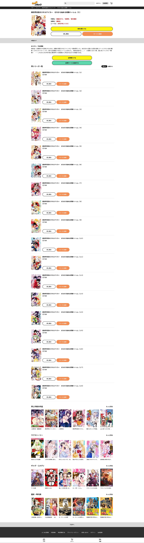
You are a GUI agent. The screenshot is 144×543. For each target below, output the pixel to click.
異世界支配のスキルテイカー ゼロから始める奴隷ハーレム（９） (62, 220)
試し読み (66, 34)
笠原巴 (67, 19)
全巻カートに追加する (72, 63)
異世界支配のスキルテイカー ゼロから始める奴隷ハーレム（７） (62, 183)
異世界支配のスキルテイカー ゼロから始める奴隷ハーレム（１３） (63, 294)
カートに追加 (98, 34)
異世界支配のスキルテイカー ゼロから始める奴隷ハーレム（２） (62, 91)
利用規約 (53, 532)
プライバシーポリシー (73, 532)
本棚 (100, 541)
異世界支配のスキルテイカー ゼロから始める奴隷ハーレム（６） (62, 164)
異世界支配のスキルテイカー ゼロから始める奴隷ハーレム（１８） (63, 386)
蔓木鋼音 (73, 19)
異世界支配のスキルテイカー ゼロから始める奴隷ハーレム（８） (62, 201)
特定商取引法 (61, 532)
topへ (72, 525)
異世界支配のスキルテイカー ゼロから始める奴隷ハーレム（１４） (63, 312)
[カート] (111, 3)
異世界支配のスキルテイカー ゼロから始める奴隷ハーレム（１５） (63, 330)
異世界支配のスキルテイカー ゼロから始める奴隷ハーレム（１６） (63, 349)
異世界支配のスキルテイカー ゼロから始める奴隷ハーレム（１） (62, 72)
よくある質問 (45, 532)
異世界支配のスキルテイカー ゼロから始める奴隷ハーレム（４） (62, 128)
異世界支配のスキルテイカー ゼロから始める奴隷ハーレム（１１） (63, 257)
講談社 (58, 21)
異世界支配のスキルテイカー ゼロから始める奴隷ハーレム (56, 7)
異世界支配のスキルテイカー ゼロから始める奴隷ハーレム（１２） (63, 275)
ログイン (98, 3)
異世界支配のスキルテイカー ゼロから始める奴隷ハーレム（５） (62, 146)
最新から (110, 66)
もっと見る (109, 406)
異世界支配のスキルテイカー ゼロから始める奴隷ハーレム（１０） (63, 238)
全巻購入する (72, 58)
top (32, 7)
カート (72, 541)
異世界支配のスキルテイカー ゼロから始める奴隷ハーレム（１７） (63, 367)
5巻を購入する (81, 29)
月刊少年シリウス (63, 23)
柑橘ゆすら (59, 19)
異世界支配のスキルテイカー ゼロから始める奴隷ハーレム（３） (62, 109)
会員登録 (105, 3)
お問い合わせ (84, 532)
